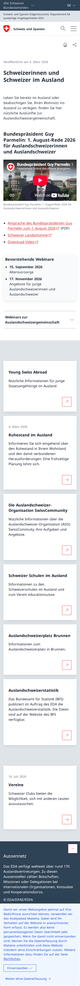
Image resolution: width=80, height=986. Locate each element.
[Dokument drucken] (65, 44)
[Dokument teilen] (74, 44)
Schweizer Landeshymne (28, 235)
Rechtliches (12, 959)
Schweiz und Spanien (29, 29)
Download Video (21, 242)
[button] (72, 848)
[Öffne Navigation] (73, 28)
